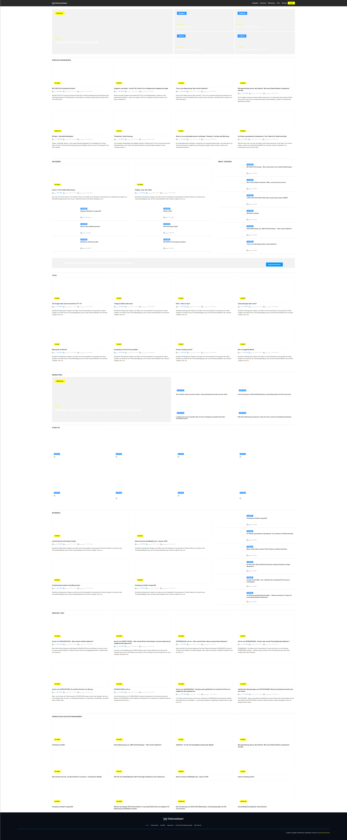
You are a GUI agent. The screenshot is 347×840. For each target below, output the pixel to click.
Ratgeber (255, 3)
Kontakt (162, 825)
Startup (284, 3)
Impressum (170, 825)
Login (291, 3)
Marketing (271, 3)
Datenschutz (154, 825)
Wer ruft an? (197, 825)
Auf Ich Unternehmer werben (184, 825)
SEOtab (327, 832)
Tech (278, 3)
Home (147, 825)
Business (263, 3)
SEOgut (321, 832)
